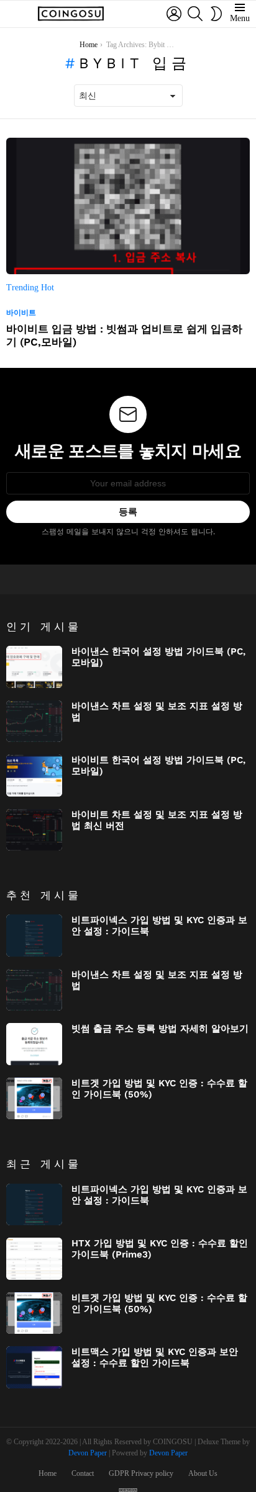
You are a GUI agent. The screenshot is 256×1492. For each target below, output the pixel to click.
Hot (47, 287)
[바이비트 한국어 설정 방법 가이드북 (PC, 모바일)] (34, 775)
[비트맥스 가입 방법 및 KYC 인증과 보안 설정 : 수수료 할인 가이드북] (34, 1367)
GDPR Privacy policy (141, 1473)
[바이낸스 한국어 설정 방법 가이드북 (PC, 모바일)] (34, 667)
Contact (82, 1473)
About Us (202, 1473)
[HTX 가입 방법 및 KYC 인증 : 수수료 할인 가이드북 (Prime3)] (34, 1259)
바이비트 (21, 312)
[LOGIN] (174, 13)
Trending (23, 287)
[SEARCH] (195, 13)
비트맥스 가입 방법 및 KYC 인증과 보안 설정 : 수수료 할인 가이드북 (154, 1357)
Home (48, 1473)
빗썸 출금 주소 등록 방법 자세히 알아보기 (160, 1028)
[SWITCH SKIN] (216, 13)
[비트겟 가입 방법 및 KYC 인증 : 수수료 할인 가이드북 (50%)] (34, 1099)
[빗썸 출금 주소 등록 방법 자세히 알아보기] (34, 1044)
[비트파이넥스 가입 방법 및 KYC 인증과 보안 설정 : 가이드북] (34, 935)
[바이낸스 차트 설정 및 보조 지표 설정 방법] (34, 721)
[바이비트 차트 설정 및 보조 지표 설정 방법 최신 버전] (34, 830)
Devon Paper (87, 1453)
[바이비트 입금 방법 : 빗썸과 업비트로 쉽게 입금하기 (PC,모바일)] (128, 206)
